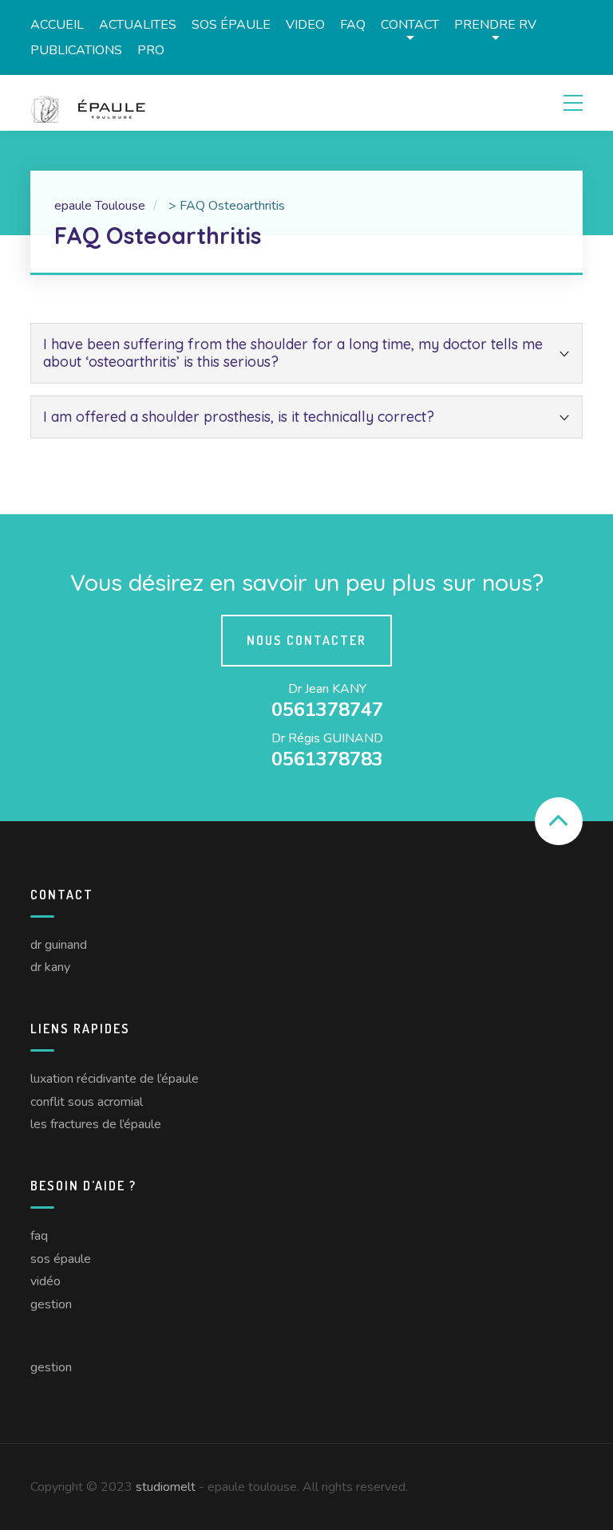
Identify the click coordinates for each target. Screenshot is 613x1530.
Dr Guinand (58, 945)
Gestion (51, 1304)
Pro (150, 50)
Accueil (57, 24)
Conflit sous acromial (86, 1102)
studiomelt (166, 1487)
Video (305, 24)
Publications (76, 50)
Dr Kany (50, 967)
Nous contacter (306, 640)
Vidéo (45, 1281)
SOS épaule (231, 24)
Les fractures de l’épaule (95, 1124)
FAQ (353, 24)
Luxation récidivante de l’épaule (114, 1079)
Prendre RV (495, 24)
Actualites (137, 24)
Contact (410, 24)
